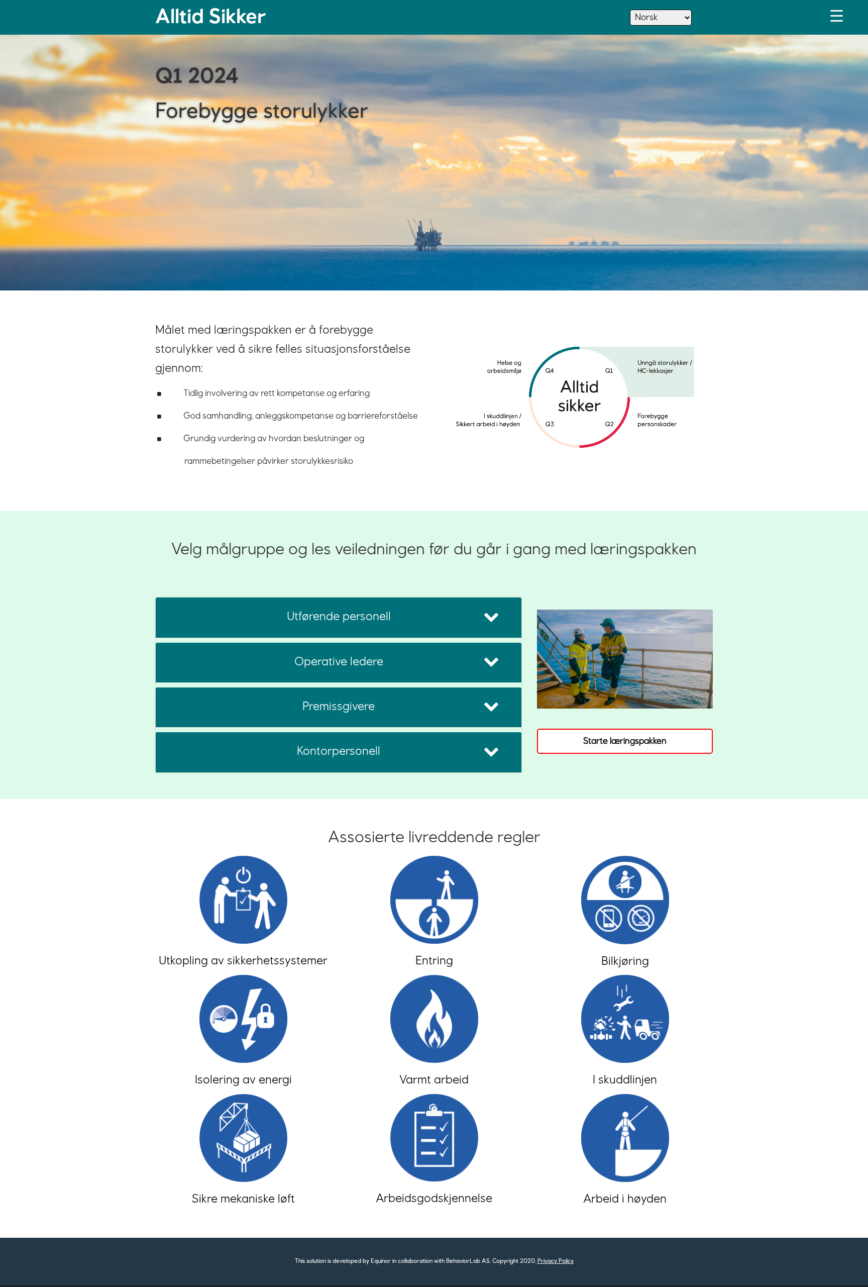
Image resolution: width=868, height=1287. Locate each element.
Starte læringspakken (625, 741)
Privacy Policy (555, 1261)
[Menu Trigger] (836, 16)
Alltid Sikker (210, 17)
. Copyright (504, 1261)
